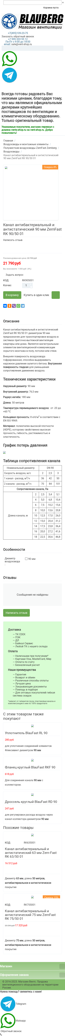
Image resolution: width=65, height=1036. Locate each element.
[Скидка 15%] (32, 896)
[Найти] (61, 48)
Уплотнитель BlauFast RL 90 (26, 733)
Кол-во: (7, 285)
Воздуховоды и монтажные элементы (25, 144)
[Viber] (14, 306)
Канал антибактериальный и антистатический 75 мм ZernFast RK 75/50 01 (30, 915)
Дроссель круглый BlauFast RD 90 (31, 802)
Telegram (21, 1003)
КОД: (6, 280)
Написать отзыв (12, 240)
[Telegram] (23, 306)
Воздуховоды (11, 151)
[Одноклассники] (9, 306)
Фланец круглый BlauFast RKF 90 (30, 767)
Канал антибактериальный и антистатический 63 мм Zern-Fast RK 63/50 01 (31, 852)
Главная (8, 140)
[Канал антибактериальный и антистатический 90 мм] (31, 192)
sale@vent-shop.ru (21, 44)
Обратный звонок (11, 1031)
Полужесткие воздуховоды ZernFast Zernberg (30, 147)
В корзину (12, 295)
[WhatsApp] (18, 306)
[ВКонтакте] (5, 306)
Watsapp (21, 1020)
